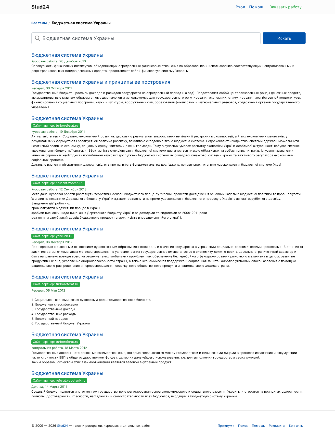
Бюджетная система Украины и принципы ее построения (100, 82)
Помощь (257, 6)
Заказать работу (286, 6)
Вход (240, 6)
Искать (284, 38)
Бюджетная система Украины (67, 55)
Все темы (39, 23)
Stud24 (62, 425)
